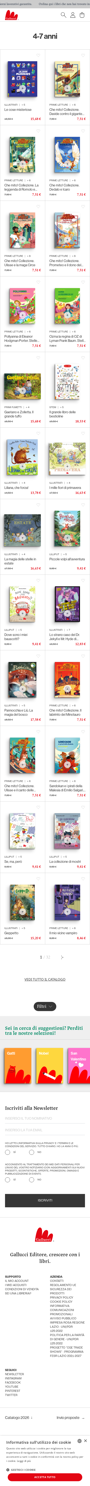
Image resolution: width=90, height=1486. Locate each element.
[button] (21, 1469)
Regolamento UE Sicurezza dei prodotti (63, 1289)
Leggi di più (24, 1461)
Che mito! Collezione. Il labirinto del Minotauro (65, 712)
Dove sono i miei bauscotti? (15, 637)
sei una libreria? (18, 1293)
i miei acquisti (16, 1285)
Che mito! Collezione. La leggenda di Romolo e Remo (21, 187)
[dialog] (45, 1461)
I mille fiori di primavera (65, 488)
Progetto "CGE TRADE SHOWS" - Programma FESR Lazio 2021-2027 (67, 1352)
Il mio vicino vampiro (63, 933)
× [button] (85, 1440)
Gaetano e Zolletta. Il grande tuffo (18, 414)
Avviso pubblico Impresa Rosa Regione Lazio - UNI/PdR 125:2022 (67, 1325)
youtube (11, 1387)
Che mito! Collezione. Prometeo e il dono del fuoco (65, 263)
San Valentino (58, 1056)
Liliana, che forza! (16, 488)
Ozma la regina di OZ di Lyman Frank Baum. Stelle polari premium (67, 338)
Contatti (57, 1281)
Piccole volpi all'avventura (67, 559)
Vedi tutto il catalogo (45, 979)
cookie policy (61, 1302)
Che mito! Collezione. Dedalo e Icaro (64, 187)
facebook (13, 1382)
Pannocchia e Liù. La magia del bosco (18, 712)
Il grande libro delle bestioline (62, 414)
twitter (11, 1395)
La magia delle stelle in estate (20, 561)
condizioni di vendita (22, 1289)
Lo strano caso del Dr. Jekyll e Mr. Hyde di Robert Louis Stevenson (66, 637)
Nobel (23, 1053)
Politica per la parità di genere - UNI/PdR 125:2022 (67, 1339)
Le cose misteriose (18, 109)
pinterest (12, 1391)
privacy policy (61, 1297)
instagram (13, 1378)
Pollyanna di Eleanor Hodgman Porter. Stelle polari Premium (20, 338)
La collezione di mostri (65, 861)
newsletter (14, 1374)
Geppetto (11, 933)
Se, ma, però (13, 861)
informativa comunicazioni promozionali (62, 1310)
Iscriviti (45, 1200)
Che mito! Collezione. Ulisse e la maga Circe (19, 263)
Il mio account (17, 1281)
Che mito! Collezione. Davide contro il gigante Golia (65, 111)
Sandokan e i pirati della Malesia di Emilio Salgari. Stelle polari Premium (66, 788)
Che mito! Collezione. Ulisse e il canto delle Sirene (19, 788)
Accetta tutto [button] (44, 1477)
